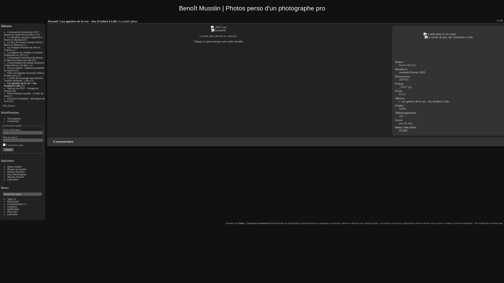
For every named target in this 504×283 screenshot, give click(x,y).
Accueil (53, 21)
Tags (9, 199)
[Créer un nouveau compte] (33, 150)
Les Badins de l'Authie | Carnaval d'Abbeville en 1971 (23, 53)
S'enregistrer (14, 118)
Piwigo (241, 223)
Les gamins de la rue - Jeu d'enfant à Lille (88, 21)
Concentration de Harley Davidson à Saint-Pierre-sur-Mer (24, 64)
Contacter (12, 214)
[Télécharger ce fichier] (472, 20)
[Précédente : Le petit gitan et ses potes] (488, 20)
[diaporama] (462, 20)
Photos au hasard (16, 169)
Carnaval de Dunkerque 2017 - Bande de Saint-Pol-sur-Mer (22, 33)
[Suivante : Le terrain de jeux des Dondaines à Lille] (493, 20)
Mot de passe (10, 137)
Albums (6, 26)
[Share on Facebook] (218, 30)
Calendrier (13, 179)
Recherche (13, 201)
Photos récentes (16, 172)
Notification (13, 209)
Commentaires (15, 204)
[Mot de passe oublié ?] (39, 150)
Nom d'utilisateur (12, 130)
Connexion (13, 121)
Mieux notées (14, 166)
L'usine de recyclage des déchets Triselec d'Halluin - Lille (23, 79)
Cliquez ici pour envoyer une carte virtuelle (218, 41)
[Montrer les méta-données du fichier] (467, 20)
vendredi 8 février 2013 (412, 72)
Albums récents (15, 177)
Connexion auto (14, 145)
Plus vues (12, 211)
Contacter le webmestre (257, 223)
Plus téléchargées (17, 174)
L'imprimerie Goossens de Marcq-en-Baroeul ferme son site (23, 59)
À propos (12, 206)
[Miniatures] (482, 20)
